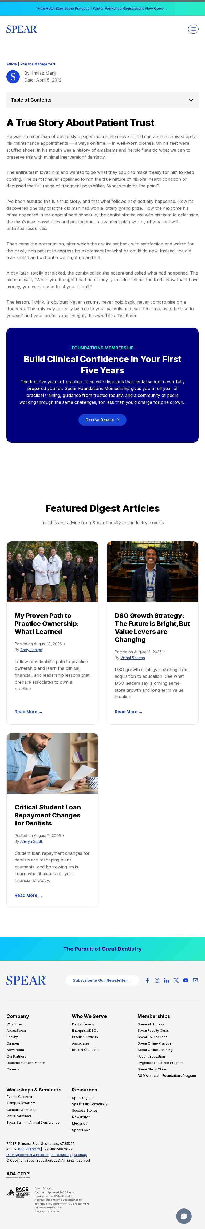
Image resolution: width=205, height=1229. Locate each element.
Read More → (30, 712)
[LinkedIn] (166, 980)
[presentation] (52, 571)
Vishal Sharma (132, 657)
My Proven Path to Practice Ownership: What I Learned (47, 623)
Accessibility (61, 1155)
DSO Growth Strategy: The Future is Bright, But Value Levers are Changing (152, 627)
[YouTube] (185, 980)
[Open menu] (193, 29)
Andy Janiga (31, 649)
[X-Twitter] (176, 980)
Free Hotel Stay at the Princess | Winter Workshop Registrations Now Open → (102, 8)
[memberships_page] (102, 948)
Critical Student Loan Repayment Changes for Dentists (48, 815)
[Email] (195, 980)
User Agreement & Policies (27, 1155)
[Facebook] (147, 980)
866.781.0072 (29, 1149)
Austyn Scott (31, 841)
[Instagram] (157, 980)
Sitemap (80, 1155)
